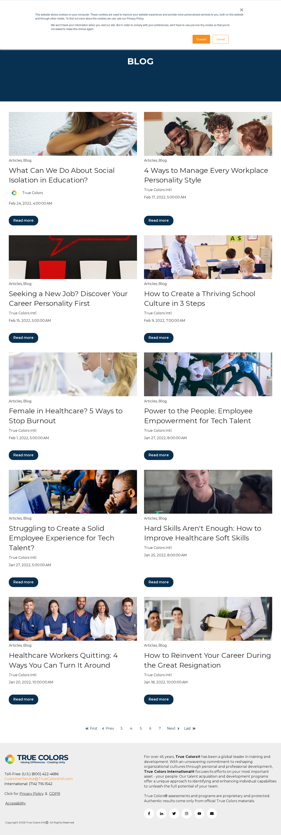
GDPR (54, 794)
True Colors (32, 193)
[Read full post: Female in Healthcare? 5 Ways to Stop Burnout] (73, 374)
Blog (27, 160)
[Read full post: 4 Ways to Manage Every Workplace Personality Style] (208, 134)
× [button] (241, 8)
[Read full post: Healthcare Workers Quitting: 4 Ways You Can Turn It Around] (73, 619)
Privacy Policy (31, 794)
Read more (23, 220)
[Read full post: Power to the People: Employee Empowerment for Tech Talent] (208, 374)
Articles (15, 160)
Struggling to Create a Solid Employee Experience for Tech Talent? (61, 538)
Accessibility (15, 803)
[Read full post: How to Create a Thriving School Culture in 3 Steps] (208, 257)
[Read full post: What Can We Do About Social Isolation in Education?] (73, 134)
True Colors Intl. (158, 190)
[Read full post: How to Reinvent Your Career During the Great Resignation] (208, 619)
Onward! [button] (201, 39)
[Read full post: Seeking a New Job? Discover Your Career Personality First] (73, 257)
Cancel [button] (220, 39)
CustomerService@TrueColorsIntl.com (38, 779)
